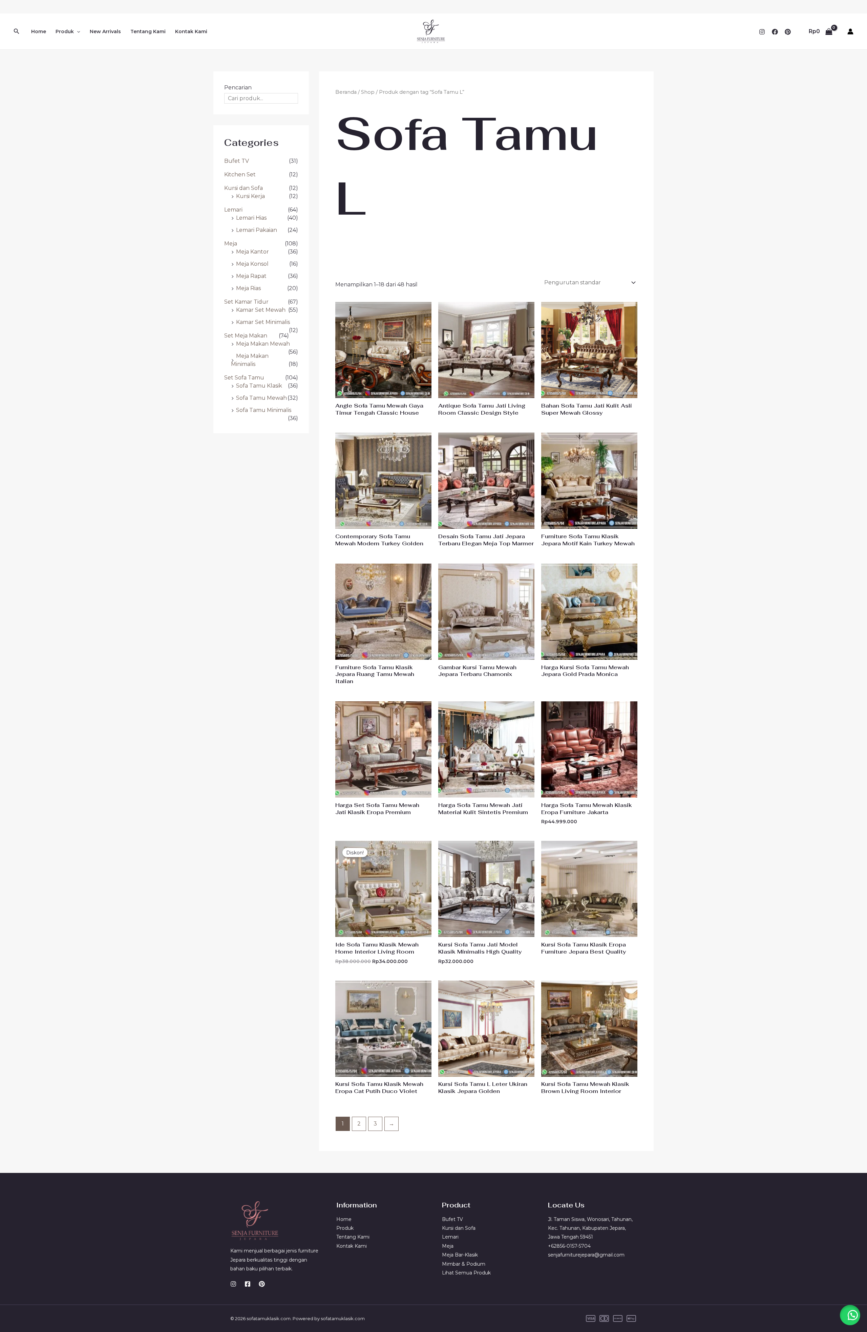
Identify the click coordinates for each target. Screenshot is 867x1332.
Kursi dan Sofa (243, 188)
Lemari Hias (251, 218)
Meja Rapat (251, 276)
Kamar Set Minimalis (263, 322)
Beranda (346, 92)
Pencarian (238, 87)
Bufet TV (236, 161)
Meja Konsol (252, 264)
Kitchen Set (240, 174)
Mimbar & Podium (463, 1264)
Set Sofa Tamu (244, 377)
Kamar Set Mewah (261, 310)
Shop (368, 92)
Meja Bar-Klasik (460, 1255)
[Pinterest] (788, 32)
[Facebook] (775, 32)
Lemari (233, 209)
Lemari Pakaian (256, 230)
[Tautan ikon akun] (850, 31)
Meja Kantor (252, 251)
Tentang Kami (148, 31)
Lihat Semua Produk (466, 1273)
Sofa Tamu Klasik (259, 386)
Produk (65, 31)
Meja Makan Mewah (263, 344)
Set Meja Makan (245, 335)
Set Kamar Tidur (246, 302)
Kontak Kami (191, 31)
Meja (230, 243)
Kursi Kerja (250, 196)
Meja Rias (248, 288)
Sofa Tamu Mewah (261, 398)
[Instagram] (762, 32)
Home (38, 31)
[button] (17, 31)
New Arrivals (105, 31)
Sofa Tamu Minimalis (263, 410)
